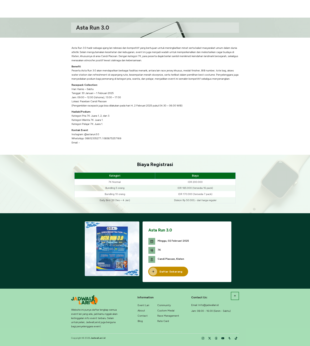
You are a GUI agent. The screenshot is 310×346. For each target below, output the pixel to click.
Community (164, 305)
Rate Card (163, 321)
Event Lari (143, 305)
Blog (140, 321)
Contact (143, 315)
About (141, 310)
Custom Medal (165, 310)
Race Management (168, 315)
